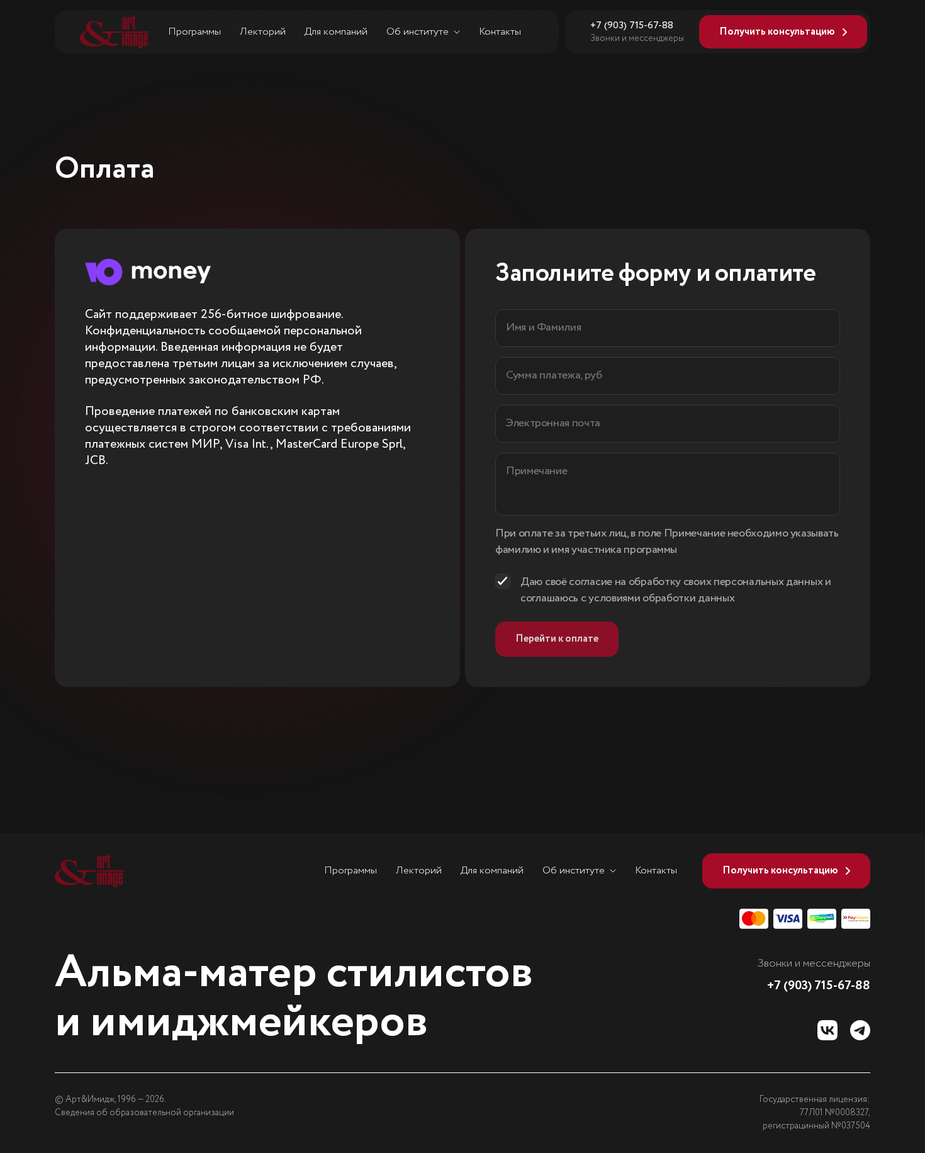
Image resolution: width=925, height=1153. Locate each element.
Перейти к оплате (556, 639)
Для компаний (336, 32)
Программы (194, 32)
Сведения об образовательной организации (144, 1112)
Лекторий (263, 32)
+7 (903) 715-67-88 (631, 26)
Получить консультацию (777, 32)
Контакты (500, 32)
